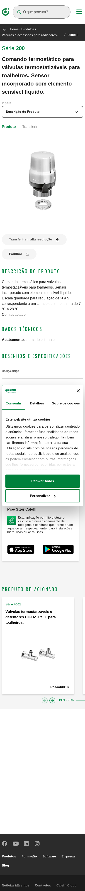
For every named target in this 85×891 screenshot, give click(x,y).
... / (63, 35)
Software (49, 856)
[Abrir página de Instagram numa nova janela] (37, 843)
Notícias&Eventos (15, 885)
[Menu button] (79, 12)
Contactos (43, 885)
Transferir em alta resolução (30, 239)
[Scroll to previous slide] (45, 700)
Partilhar (15, 254)
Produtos (27, 29)
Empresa (68, 856)
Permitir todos (42, 481)
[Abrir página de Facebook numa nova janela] (5, 843)
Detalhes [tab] (37, 403)
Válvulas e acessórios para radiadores (29, 35)
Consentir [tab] (14, 403)
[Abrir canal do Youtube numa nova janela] (16, 843)
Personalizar (40, 496)
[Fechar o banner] (78, 390)
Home (14, 29)
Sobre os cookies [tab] (66, 403)
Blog (5, 865)
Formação (29, 856)
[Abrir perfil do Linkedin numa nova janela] (26, 843)
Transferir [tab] (29, 127)
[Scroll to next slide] (52, 700)
